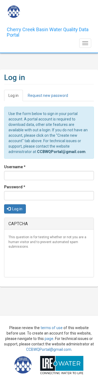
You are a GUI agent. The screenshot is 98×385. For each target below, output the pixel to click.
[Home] (13, 11)
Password (14, 187)
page (49, 338)
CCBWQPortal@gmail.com (61, 151)
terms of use (52, 328)
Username (15, 167)
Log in (15, 97)
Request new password (48, 95)
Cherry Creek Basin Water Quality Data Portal (47, 31)
